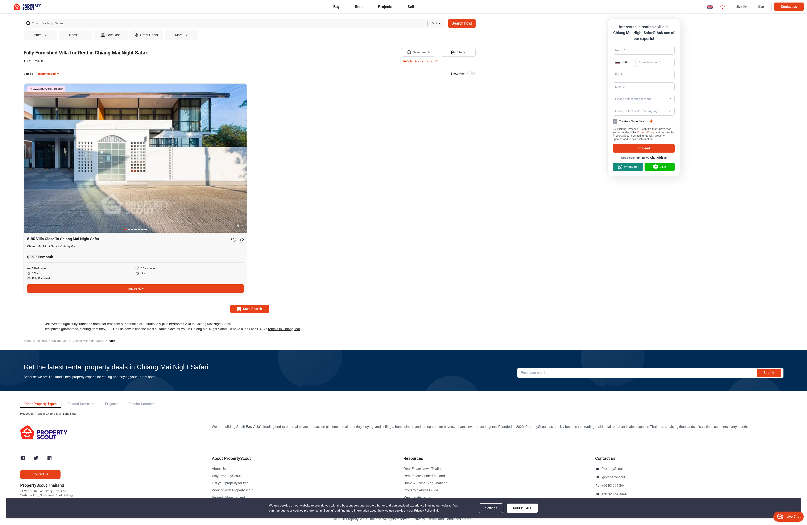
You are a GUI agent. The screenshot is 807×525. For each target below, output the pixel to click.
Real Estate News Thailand (424, 469)
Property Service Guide (421, 490)
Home (28, 341)
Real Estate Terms (417, 497)
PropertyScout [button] (612, 469)
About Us (219, 469)
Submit (768, 373)
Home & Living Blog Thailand (425, 483)
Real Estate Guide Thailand (424, 476)
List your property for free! (230, 483)
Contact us (789, 7)
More (179, 35)
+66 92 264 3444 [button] (614, 486)
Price (38, 35)
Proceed (643, 148)
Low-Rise (113, 35)
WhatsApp (631, 167)
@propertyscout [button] (613, 477)
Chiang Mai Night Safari (88, 341)
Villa (112, 341)
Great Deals (149, 35)
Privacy (419, 519)
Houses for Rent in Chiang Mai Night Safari (48, 414)
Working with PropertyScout (232, 490)
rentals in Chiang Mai (284, 329)
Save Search (421, 52)
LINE (663, 167)
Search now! (462, 23)
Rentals (42, 341)
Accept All (522, 508)
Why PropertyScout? (227, 476)
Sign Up (741, 6)
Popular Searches (141, 404)
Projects (111, 404)
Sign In (762, 6)
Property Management (228, 497)
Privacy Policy (646, 132)
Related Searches (80, 404)
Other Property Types (40, 404)
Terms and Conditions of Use (449, 519)
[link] (436, 510)
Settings (491, 508)
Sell (410, 6)
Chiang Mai (59, 341)
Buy (336, 6)
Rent (359, 6)
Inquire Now (136, 288)
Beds (73, 35)
